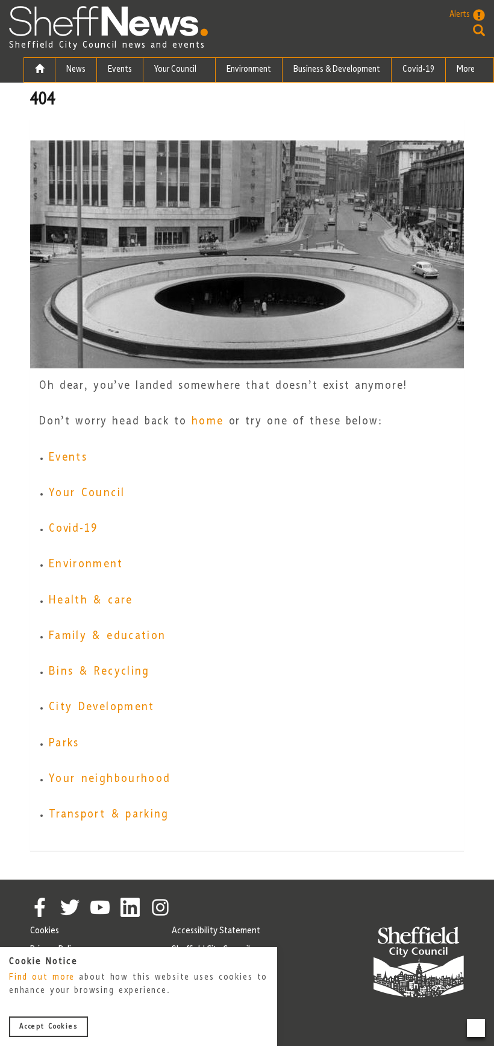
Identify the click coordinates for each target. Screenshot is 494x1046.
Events (120, 69)
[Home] (39, 70)
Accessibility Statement (216, 931)
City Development (102, 707)
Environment (249, 69)
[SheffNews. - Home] (108, 21)
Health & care (91, 600)
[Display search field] (467, 30)
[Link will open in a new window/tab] (39, 907)
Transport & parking (109, 814)
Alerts (459, 14)
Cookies (44, 931)
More (467, 69)
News (76, 69)
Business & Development (336, 69)
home (208, 421)
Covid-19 (418, 69)
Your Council (176, 69)
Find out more (42, 977)
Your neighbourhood (109, 779)
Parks (64, 743)
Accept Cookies (48, 1026)
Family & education (107, 636)
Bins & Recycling (99, 672)
